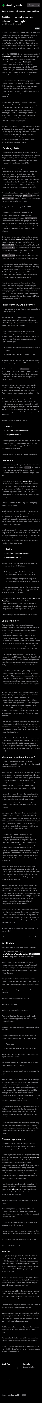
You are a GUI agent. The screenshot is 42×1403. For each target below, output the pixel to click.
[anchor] (20, 148)
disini (18, 240)
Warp (34, 598)
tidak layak (27, 62)
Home (4, 11)
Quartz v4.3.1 (15, 1395)
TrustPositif (6, 57)
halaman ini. (27, 481)
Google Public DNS (12, 435)
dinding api (16, 1189)
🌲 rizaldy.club (12, 5)
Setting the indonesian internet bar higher (24, 11)
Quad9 (8, 426)
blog (38, 28)
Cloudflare (5, 601)
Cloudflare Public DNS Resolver (17, 430)
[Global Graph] (17, 1368)
